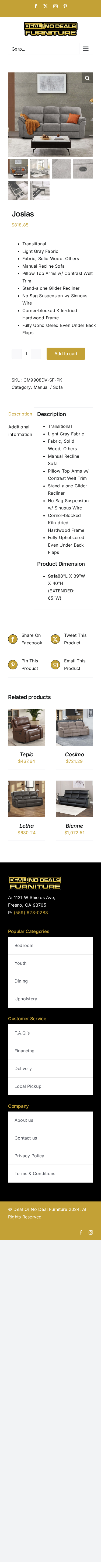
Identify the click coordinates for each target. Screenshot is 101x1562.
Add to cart (66, 353)
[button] (87, 77)
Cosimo (74, 754)
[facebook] (81, 1232)
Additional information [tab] (19, 430)
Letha (26, 826)
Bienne (74, 826)
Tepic (26, 754)
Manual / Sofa (48, 387)
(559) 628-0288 (31, 912)
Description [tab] (19, 414)
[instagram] (91, 1232)
